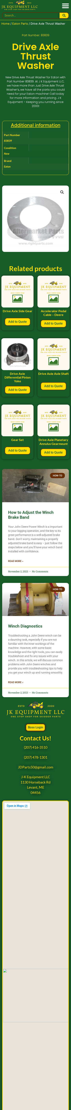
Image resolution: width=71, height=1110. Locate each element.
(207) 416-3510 (35, 747)
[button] (65, 5)
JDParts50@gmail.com (35, 767)
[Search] (64, 15)
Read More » (15, 561)
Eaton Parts (20, 23)
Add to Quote (17, 322)
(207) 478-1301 (35, 757)
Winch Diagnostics (25, 626)
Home (5, 23)
